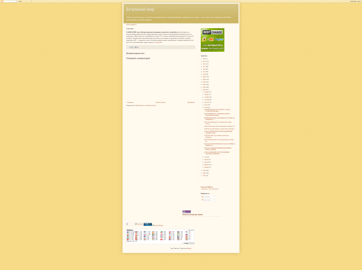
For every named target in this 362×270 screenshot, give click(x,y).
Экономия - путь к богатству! (210, 189)
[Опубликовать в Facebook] (136, 47)
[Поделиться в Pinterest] (137, 47)
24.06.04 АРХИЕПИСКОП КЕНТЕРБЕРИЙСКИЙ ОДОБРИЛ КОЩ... (218, 132)
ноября (206, 94)
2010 (204, 74)
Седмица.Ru (158, 42)
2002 (204, 173)
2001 (204, 175)
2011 (204, 72)
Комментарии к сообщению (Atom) (146, 105)
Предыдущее (191, 102)
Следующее (130, 102)
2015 (204, 61)
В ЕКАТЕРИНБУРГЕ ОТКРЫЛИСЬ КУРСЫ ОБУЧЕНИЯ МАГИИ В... (217, 114)
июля (206, 105)
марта (206, 162)
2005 (204, 87)
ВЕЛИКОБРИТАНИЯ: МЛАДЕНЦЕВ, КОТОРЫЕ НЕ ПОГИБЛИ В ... (219, 118)
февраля (206, 165)
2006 (204, 84)
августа (206, 102)
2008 (204, 79)
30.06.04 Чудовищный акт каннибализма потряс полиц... (218, 123)
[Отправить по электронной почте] (130, 47)
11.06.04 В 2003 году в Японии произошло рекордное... (216, 136)
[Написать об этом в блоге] (132, 47)
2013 (204, 66)
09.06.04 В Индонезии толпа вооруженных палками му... (219, 140)
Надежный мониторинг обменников (191, 216)
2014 (204, 64)
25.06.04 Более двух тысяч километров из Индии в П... (219, 126)
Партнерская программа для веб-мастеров (211, 216)
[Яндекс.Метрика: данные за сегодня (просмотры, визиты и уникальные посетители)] (157, 225)
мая (205, 157)
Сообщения (206, 197)
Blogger (189, 248)
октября (206, 97)
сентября (207, 100)
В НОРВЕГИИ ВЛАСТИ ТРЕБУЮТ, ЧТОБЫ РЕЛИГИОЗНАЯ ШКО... (217, 110)
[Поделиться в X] (134, 47)
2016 (204, 59)
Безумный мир (140, 9)
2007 (204, 82)
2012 (204, 69)
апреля (206, 159)
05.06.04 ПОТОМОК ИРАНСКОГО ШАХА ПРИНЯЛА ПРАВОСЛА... (219, 144)
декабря (206, 92)
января (206, 167)
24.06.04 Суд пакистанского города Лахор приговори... (219, 129)
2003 (204, 170)
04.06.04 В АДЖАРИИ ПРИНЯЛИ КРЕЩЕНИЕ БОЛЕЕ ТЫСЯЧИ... (218, 148)
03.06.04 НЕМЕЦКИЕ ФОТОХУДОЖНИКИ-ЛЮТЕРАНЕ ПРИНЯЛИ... (217, 153)
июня (206, 107)
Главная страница (160, 102)
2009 (204, 77)
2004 (204, 90)
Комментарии (207, 200)
